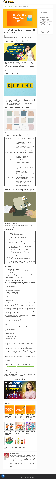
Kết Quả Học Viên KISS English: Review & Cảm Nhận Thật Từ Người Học (44, 16)
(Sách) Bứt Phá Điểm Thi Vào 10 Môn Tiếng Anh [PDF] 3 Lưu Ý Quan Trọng (45, 28)
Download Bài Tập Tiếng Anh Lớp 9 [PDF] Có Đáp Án (45, 20)
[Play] (20, 52)
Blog (51, 2)
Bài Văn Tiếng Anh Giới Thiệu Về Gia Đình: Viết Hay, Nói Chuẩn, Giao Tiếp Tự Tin (45, 23)
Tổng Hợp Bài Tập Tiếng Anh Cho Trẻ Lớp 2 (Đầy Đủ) (45, 32)
